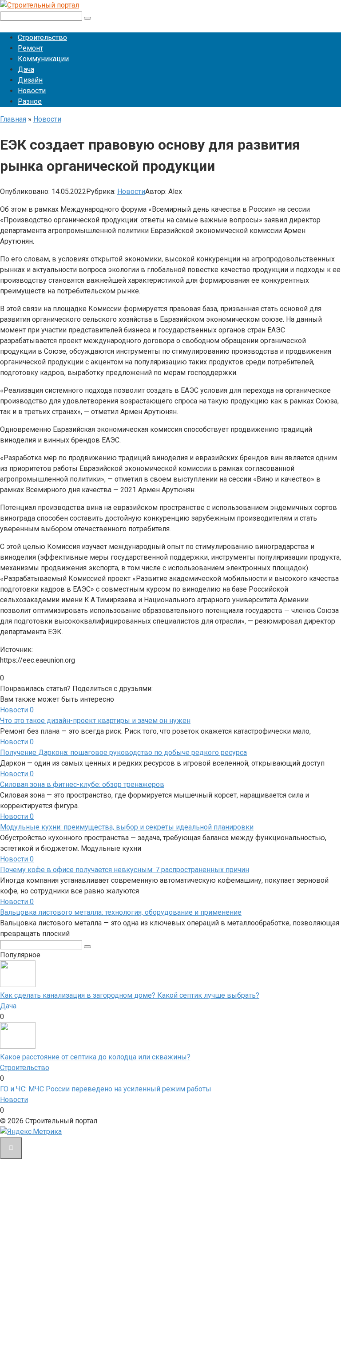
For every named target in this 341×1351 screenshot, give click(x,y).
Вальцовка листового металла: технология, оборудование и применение (121, 912)
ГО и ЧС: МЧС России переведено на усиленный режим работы (105, 1089)
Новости (32, 91)
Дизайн (30, 80)
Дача (26, 69)
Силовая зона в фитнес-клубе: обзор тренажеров (82, 784)
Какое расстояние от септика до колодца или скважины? (95, 1057)
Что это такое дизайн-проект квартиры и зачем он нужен (95, 720)
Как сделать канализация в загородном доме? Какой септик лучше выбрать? (129, 995)
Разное (30, 101)
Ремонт (30, 48)
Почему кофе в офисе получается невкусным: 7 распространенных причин (124, 869)
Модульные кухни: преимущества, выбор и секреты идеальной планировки (127, 827)
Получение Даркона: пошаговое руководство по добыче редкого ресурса (123, 752)
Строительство (42, 37)
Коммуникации (43, 59)
